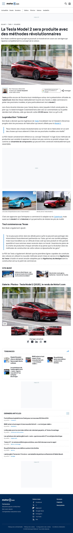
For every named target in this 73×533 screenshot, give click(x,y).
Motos (13, 450)
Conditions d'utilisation (58, 527)
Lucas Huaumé (22, 91)
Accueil (3, 24)
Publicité (59, 502)
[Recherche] (66, 4)
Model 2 (58, 123)
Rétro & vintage (16, 444)
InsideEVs (46, 10)
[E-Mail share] (45, 342)
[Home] (12, 3)
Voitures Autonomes (17, 432)
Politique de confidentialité (15, 527)
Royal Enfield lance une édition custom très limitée (21, 448)
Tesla (9, 24)
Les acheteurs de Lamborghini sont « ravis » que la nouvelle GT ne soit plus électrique (33, 436)
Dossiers (18, 10)
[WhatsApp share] (41, 342)
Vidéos (26, 10)
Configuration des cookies (43, 527)
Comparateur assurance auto (11, 511)
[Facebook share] (28, 342)
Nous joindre (60, 505)
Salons (39, 10)
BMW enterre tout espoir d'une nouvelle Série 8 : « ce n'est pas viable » (28, 424)
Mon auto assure (7, 509)
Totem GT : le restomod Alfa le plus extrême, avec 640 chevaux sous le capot (30, 442)
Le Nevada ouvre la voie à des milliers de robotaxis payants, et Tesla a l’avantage (31, 430)
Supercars (14, 438)
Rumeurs (13, 426)
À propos (59, 499)
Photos (32, 10)
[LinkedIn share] (36, 342)
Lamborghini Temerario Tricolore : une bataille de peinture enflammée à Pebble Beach (33, 454)
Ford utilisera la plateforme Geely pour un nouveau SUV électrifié (26, 418)
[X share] (32, 342)
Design (13, 456)
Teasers (13, 420)
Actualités (4, 10)
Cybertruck (58, 217)
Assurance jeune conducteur (11, 506)
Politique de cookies (29, 527)
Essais (12, 10)
